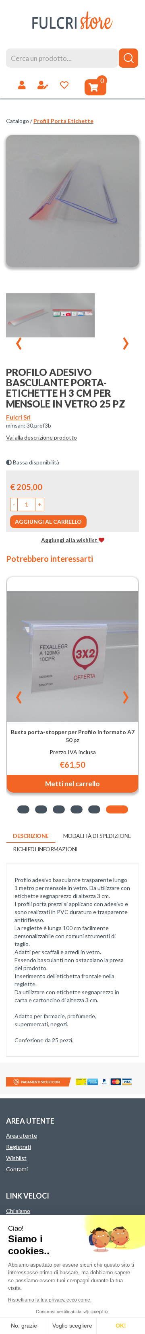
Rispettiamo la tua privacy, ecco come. (49, 1300)
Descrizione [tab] (31, 835)
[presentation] (19, 340)
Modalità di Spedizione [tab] (97, 835)
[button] (14, 504)
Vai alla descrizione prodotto (41, 437)
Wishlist (16, 1157)
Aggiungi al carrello (48, 521)
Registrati (18, 1146)
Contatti (17, 1169)
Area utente (21, 1135)
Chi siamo (18, 1210)
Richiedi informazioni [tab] (45, 849)
